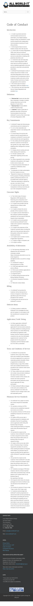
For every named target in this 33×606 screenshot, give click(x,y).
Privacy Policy (6, 543)
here (27, 85)
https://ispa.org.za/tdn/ (8, 569)
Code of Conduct (7, 547)
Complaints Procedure (8, 548)
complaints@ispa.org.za (21, 564)
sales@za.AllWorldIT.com (12, 531)
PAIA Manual (6, 550)
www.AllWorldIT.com (11, 534)
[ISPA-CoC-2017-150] (16, 588)
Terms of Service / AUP (8, 545)
